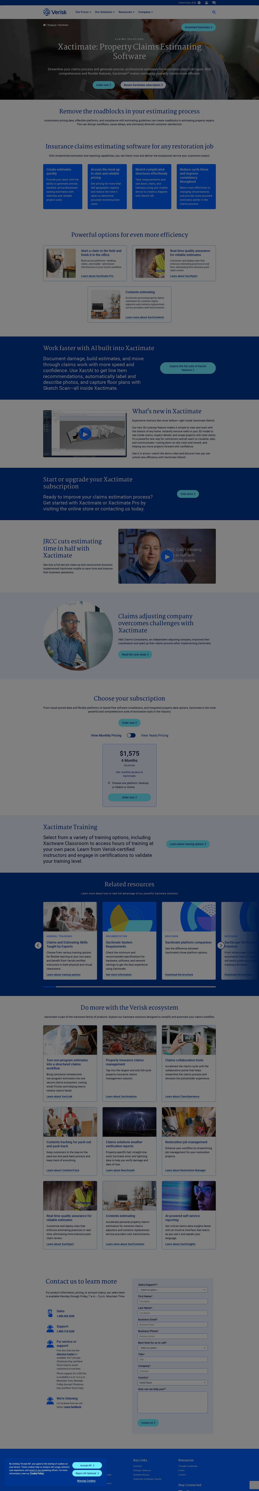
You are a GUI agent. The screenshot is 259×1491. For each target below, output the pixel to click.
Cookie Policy (37, 1473)
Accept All (86, 1465)
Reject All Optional (86, 1473)
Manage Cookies (86, 1480)
